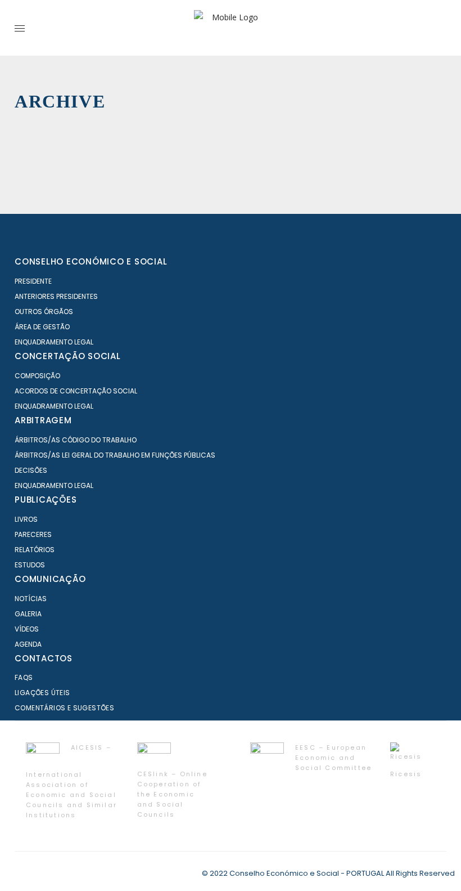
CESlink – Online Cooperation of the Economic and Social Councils (172, 794)
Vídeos (27, 629)
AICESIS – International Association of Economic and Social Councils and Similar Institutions (71, 781)
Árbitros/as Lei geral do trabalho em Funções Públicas (115, 455)
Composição (37, 375)
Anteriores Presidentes (56, 296)
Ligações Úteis (42, 692)
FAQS (24, 677)
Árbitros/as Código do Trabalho (76, 440)
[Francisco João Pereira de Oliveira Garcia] (196, 166)
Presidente (33, 281)
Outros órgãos (44, 311)
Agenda (28, 644)
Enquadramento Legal (54, 342)
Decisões (31, 470)
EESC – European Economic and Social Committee (333, 757)
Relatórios (35, 549)
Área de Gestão (42, 327)
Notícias (31, 598)
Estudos (30, 565)
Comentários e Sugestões (64, 708)
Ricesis (406, 773)
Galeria (28, 614)
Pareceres (33, 534)
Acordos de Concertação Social (76, 391)
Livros (26, 519)
